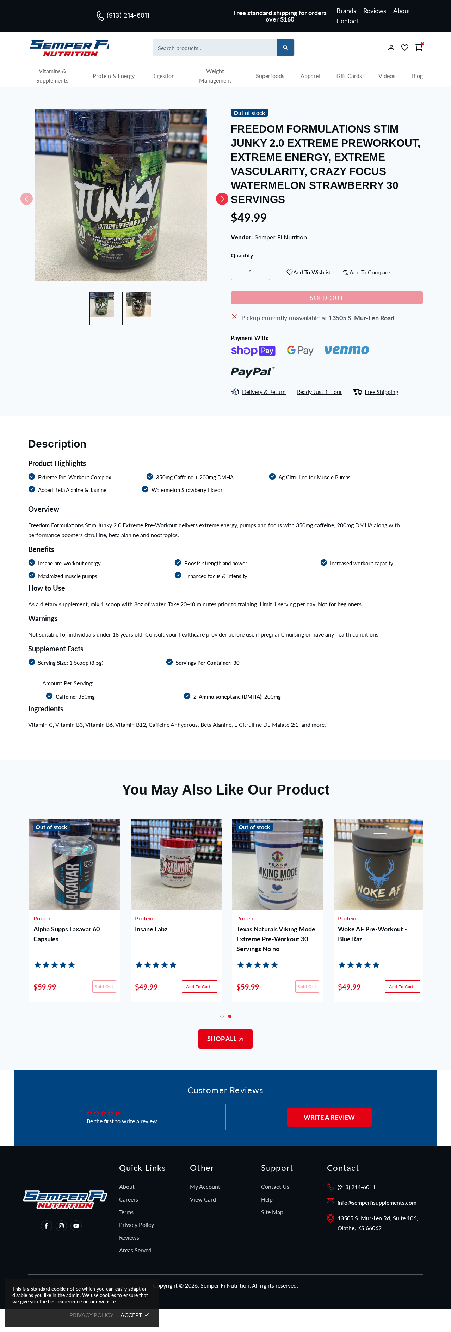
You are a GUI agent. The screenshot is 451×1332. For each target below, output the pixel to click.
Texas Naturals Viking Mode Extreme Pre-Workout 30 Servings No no (274, 939)
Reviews (374, 10)
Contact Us (275, 1186)
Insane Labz (150, 929)
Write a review (329, 1117)
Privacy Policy (136, 1224)
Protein (41, 918)
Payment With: (249, 338)
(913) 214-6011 (357, 1187)
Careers (128, 1199)
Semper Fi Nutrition (68, 48)
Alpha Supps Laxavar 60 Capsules (65, 934)
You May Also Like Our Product (225, 789)
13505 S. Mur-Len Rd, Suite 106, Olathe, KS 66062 (378, 1223)
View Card (203, 1199)
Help (267, 1199)
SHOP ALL (222, 1038)
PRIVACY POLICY (91, 1315)
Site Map (272, 1212)
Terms (126, 1212)
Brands (346, 10)
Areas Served (135, 1250)
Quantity (242, 255)
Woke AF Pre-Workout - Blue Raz (371, 934)
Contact (347, 21)
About (401, 10)
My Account (205, 1186)
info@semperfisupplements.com (377, 1202)
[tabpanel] (378, 915)
